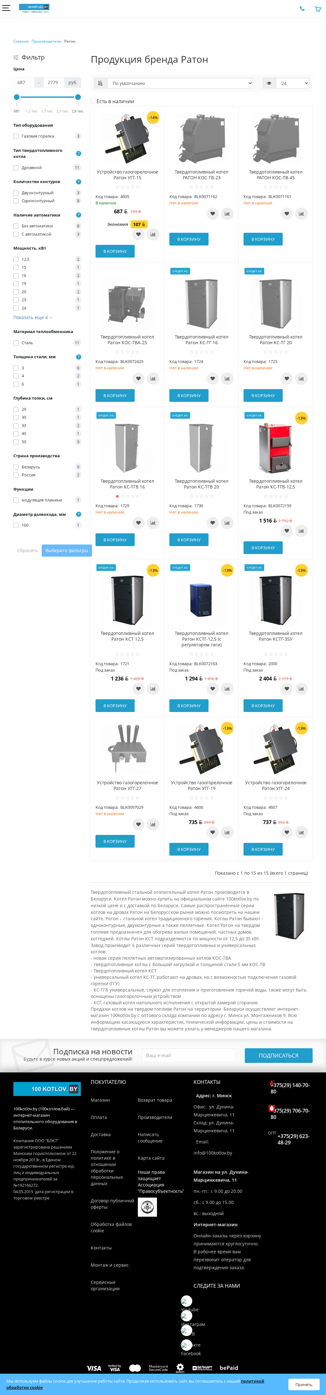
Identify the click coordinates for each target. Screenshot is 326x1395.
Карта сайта (151, 1158)
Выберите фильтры (67, 550)
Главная (21, 41)
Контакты (101, 1248)
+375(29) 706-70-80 (290, 1114)
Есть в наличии (114, 101)
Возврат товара (155, 1100)
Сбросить (27, 550)
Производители (46, 41)
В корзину (115, 251)
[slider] (17, 97)
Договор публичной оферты (112, 1204)
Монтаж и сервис (110, 1265)
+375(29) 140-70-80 (290, 1088)
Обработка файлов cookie (111, 1227)
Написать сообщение (150, 1137)
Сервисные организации (105, 1285)
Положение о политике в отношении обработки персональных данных (107, 1167)
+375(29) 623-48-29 (293, 1139)
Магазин (100, 1100)
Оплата (99, 1117)
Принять (304, 1384)
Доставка (101, 1134)
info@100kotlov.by (213, 1153)
